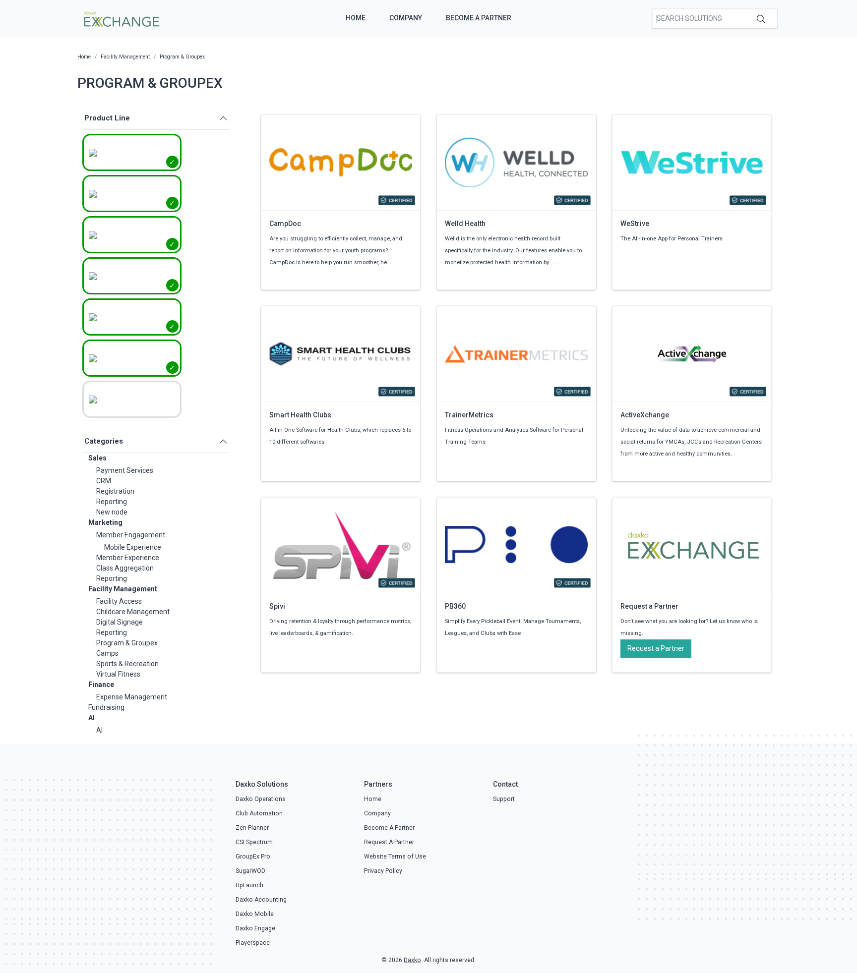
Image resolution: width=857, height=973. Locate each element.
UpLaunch (249, 885)
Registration (115, 491)
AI (91, 718)
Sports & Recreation (127, 664)
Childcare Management (133, 612)
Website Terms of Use (395, 856)
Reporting (111, 502)
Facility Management (122, 589)
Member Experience (127, 558)
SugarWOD (250, 870)
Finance (101, 684)
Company (405, 18)
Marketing (105, 522)
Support (504, 799)
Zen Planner (252, 827)
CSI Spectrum (254, 842)
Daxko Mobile (255, 914)
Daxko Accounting (261, 899)
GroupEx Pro (253, 856)
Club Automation (259, 813)
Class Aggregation (125, 568)
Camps (107, 653)
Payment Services (124, 470)
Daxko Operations (261, 799)
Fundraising (106, 707)
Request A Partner (389, 842)
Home (356, 18)
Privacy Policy (383, 870)
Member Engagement (130, 535)
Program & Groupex (127, 643)
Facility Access (119, 601)
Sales (97, 458)
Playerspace (253, 942)
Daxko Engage (255, 928)
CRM (103, 481)
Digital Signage (119, 622)
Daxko (412, 960)
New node (111, 512)
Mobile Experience (132, 547)
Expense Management (131, 697)
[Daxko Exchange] (121, 18)
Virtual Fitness (118, 674)
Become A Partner (478, 18)
